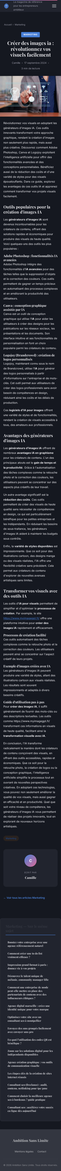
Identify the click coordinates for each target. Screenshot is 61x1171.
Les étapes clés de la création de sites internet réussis (30, 1075)
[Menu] (54, 6)
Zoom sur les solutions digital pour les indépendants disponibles (30, 1052)
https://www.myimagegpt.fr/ (21, 618)
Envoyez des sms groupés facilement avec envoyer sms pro (29, 1030)
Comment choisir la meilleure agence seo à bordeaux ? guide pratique (30, 1097)
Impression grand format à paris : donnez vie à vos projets (28, 966)
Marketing (20, 24)
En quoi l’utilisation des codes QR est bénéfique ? (30, 1041)
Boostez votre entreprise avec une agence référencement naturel (27, 944)
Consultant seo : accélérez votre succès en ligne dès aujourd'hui (30, 1109)
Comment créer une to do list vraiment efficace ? (25, 955)
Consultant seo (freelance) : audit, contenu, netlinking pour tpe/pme (27, 1086)
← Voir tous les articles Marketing (24, 897)
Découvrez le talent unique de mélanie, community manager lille (28, 977)
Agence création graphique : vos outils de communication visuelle (30, 1064)
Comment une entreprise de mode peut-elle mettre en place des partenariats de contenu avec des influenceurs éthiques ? (28, 993)
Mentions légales (24, 1151)
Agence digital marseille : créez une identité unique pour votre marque (29, 1007)
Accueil (8, 24)
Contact (41, 1151)
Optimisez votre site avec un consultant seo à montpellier (24, 1018)
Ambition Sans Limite (30, 1140)
